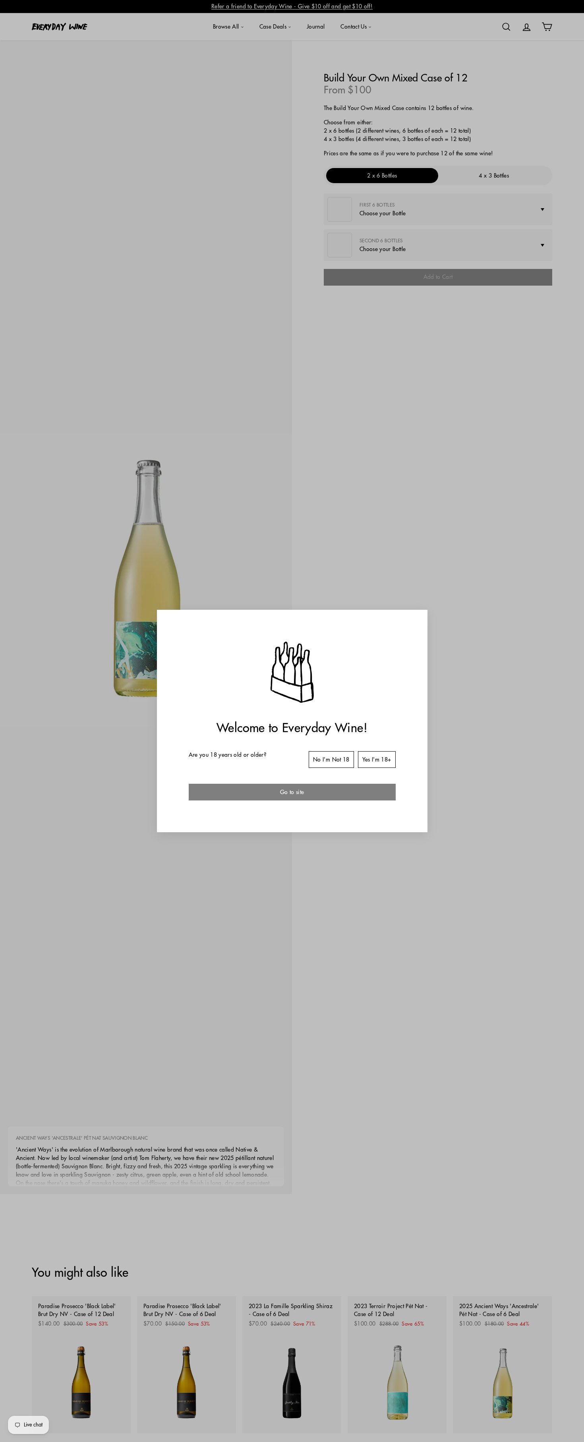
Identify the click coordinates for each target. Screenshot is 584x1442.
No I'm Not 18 (331, 759)
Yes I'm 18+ (376, 759)
